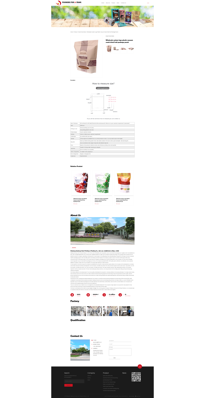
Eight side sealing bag (107, 375)
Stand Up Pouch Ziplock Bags (109, 382)
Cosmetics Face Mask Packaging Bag (111, 388)
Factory (89, 378)
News (118, 3)
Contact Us (123, 3)
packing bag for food (107, 380)
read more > (75, 203)
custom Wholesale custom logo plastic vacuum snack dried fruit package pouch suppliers (116, 396)
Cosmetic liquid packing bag (109, 390)
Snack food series (82, 32)
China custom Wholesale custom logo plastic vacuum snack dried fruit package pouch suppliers (107, 253)
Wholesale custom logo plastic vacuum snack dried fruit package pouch (80, 200)
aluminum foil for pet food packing (110, 378)
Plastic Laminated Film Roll (108, 384)
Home (102, 3)
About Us (108, 3)
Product (113, 3)
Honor (89, 380)
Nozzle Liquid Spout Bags (108, 386)
